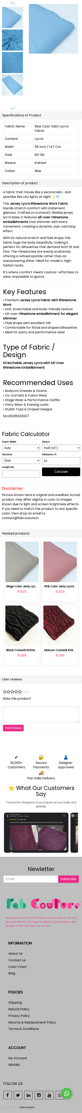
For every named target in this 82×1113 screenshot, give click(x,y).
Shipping (15, 1002)
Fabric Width (9, 441)
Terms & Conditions (23, 1029)
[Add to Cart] (12, 576)
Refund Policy (18, 1009)
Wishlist (14, 1064)
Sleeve (46, 441)
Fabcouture (27, 1107)
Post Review (13, 728)
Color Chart (17, 967)
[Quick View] (31, 576)
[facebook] (7, 1095)
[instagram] (39, 1095)
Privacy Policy (19, 1015)
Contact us (17, 960)
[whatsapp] (60, 1095)
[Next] (13, 108)
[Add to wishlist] (22, 576)
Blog (11, 973)
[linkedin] (28, 1095)
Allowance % (49, 454)
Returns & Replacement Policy (32, 1022)
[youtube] (49, 1095)
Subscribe (68, 879)
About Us (15, 953)
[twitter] (18, 1095)
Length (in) (8, 467)
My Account (17, 1058)
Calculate (61, 471)
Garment (7, 454)
